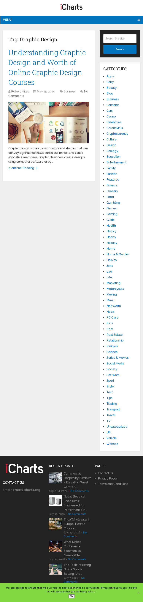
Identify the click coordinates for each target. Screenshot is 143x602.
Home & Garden (118, 254)
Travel (111, 415)
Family (111, 168)
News (111, 312)
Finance (112, 185)
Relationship (115, 340)
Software (113, 375)
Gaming (112, 214)
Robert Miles (20, 91)
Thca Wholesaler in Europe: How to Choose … (77, 524)
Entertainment (116, 162)
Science (112, 352)
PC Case (112, 317)
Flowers (112, 191)
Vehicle (112, 438)
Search (120, 49)
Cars (110, 110)
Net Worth (114, 306)
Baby (110, 82)
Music (111, 300)
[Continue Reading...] (22, 168)
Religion (112, 346)
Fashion (112, 174)
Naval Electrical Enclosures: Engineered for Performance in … (75, 503)
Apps (110, 76)
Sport (110, 380)
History (111, 231)
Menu (7, 19)
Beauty (112, 87)
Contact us (105, 473)
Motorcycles (115, 289)
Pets (110, 323)
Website (112, 444)
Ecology (112, 151)
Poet (110, 329)
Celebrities (114, 122)
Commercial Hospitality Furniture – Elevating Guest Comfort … (77, 480)
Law (109, 271)
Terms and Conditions (113, 484)
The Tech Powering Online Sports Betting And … (77, 569)
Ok (71, 596)
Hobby (111, 237)
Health (111, 225)
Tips (109, 398)
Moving (112, 294)
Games (112, 208)
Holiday (112, 243)
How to (112, 260)
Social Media (115, 363)
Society (112, 369)
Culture (112, 139)
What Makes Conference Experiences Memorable (72, 548)
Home (111, 248)
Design (111, 145)
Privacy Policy (107, 478)
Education (113, 156)
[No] (138, 592)
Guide (111, 220)
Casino (111, 116)
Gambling (113, 202)
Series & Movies (118, 357)
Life (109, 277)
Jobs (110, 266)
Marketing (113, 283)
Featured (113, 179)
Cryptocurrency (117, 133)
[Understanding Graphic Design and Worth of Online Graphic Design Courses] (48, 122)
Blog (110, 93)
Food (110, 197)
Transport (113, 409)
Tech (110, 392)
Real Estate (115, 334)
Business (69, 91)
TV (109, 421)
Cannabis (113, 105)
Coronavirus (115, 128)
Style (110, 386)
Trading (112, 403)
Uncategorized (117, 426)
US (109, 432)
